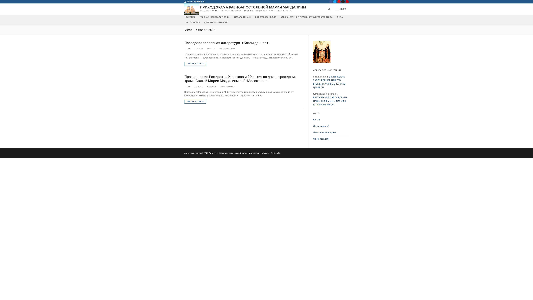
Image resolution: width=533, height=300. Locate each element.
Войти (316, 119)
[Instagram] (343, 1)
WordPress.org (321, 138)
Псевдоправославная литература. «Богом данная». (226, 43)
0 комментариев (227, 48)
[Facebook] (330, 1)
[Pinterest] (347, 1)
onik (188, 48)
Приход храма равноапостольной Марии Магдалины (253, 7)
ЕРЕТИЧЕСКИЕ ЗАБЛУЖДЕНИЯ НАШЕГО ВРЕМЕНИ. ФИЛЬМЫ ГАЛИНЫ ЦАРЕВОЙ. (330, 101)
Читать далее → (195, 63)
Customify (275, 153)
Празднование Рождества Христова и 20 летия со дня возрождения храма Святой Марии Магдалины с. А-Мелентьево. (240, 79)
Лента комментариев (324, 132)
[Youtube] (338, 1)
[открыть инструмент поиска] (329, 9)
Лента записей (321, 126)
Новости (211, 48)
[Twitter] (334, 1)
